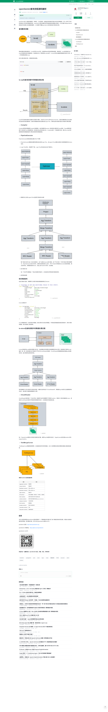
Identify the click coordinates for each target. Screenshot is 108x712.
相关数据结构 (78, 37)
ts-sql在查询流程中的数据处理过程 (82, 30)
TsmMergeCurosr (79, 43)
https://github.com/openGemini (36, 527)
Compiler (78, 32)
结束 (76, 46)
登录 (89, 4)
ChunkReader (79, 41)
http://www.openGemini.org (33, 524)
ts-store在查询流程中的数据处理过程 (82, 39)
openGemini (81, 8)
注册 (92, 4)
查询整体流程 (77, 27)
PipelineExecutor (79, 34)
